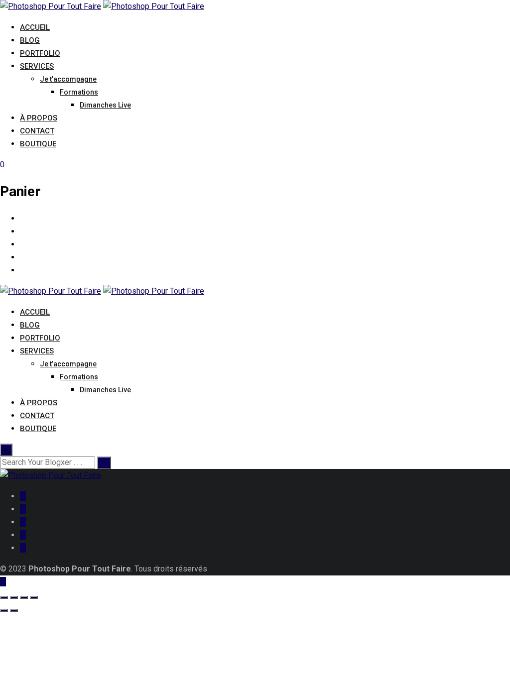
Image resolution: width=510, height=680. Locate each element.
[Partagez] (24, 597)
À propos (38, 117)
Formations (79, 92)
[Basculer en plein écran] (14, 597)
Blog (30, 40)
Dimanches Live (105, 105)
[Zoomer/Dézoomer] (4, 597)
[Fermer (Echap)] (34, 597)
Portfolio (40, 53)
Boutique (38, 143)
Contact (37, 130)
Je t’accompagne (68, 79)
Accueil (35, 27)
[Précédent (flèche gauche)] (4, 610)
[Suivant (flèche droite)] (14, 610)
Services (37, 66)
